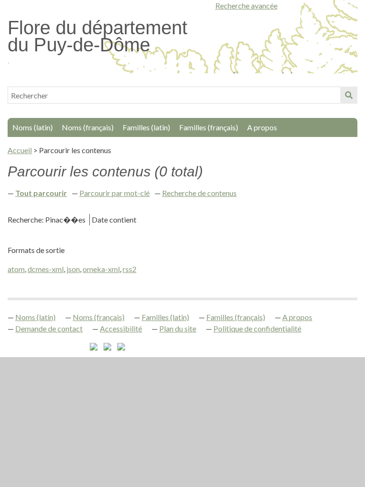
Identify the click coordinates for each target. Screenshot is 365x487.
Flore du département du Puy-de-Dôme (97, 36)
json (73, 268)
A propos (262, 127)
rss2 (129, 268)
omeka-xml (101, 268)
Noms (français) (88, 127)
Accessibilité (121, 328)
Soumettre (348, 95)
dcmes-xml (46, 268)
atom (16, 268)
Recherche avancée (246, 5)
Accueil (20, 150)
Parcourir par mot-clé (114, 192)
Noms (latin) (32, 127)
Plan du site (177, 328)
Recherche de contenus (199, 192)
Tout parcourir (41, 192)
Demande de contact (49, 328)
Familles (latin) (146, 127)
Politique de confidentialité (257, 328)
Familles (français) (208, 127)
